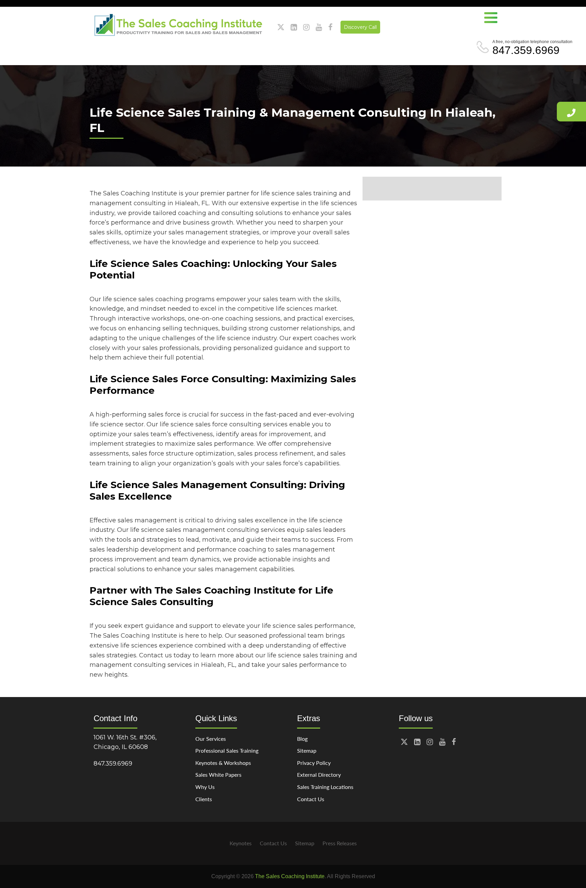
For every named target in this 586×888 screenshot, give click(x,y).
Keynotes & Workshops (223, 762)
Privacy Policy (314, 762)
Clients (203, 799)
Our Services (210, 738)
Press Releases (340, 843)
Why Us (205, 787)
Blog (302, 738)
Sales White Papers (218, 774)
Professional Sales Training (226, 750)
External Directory (319, 774)
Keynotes (241, 843)
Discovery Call (360, 27)
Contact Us (310, 799)
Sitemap (306, 750)
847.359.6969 (526, 50)
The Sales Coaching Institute (290, 876)
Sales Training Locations (325, 787)
